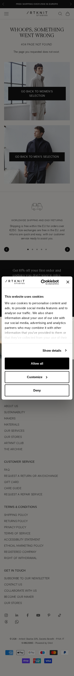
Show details (52, 350)
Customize (34, 377)
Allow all (37, 363)
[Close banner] (67, 282)
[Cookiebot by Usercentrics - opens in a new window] (43, 282)
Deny (37, 390)
